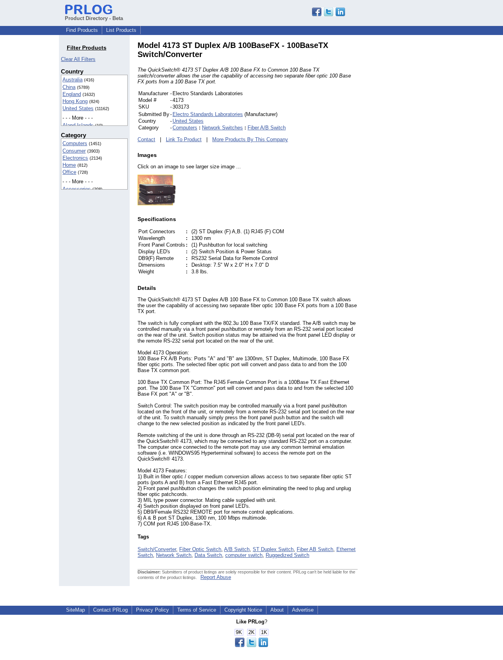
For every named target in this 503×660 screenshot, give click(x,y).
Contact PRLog (110, 610)
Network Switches (222, 128)
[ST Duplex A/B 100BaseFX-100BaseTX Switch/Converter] (157, 203)
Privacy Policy (152, 610)
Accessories (76, 189)
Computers (74, 143)
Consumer (74, 151)
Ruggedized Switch (287, 555)
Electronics (75, 158)
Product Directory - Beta (94, 18)
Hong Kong (75, 101)
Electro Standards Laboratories (208, 114)
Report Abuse (215, 577)
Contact (146, 139)
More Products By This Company (250, 139)
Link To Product (184, 139)
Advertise (303, 610)
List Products (121, 30)
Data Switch (208, 555)
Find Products (82, 30)
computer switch (244, 555)
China (68, 87)
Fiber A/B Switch (267, 128)
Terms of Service (196, 610)
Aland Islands (78, 125)
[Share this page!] (328, 14)
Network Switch (173, 555)
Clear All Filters (78, 59)
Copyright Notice (243, 610)
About (277, 610)
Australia (72, 80)
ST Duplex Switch (273, 549)
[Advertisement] (410, 159)
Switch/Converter (157, 549)
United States (78, 108)
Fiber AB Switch (315, 549)
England (71, 94)
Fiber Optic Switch (200, 549)
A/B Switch (237, 549)
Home (69, 165)
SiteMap (75, 610)
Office (69, 172)
